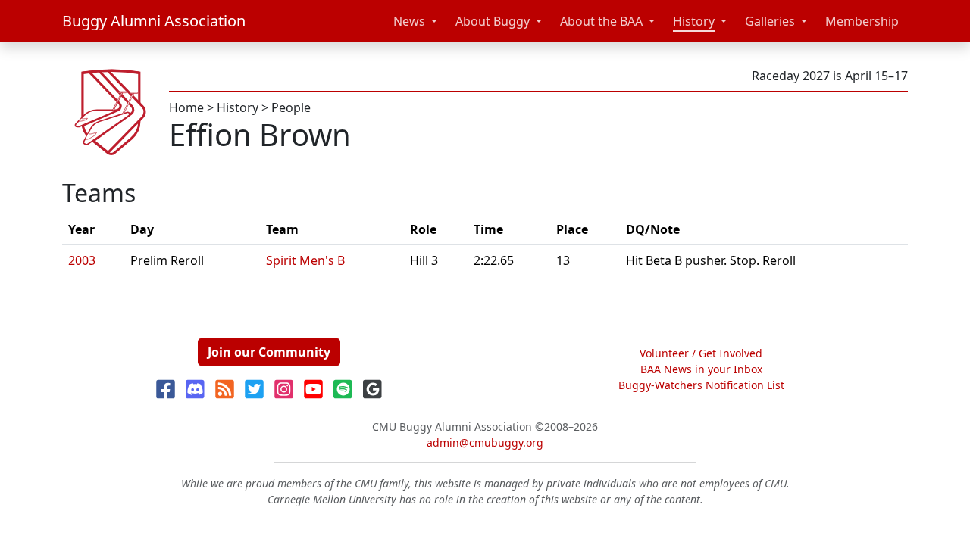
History (694, 21)
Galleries (770, 21)
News (409, 21)
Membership (862, 21)
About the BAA (601, 21)
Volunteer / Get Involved (701, 353)
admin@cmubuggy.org (485, 442)
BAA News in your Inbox (701, 369)
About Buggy (492, 21)
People (291, 107)
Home (186, 107)
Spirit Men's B (305, 260)
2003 (81, 260)
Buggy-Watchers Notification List (701, 385)
